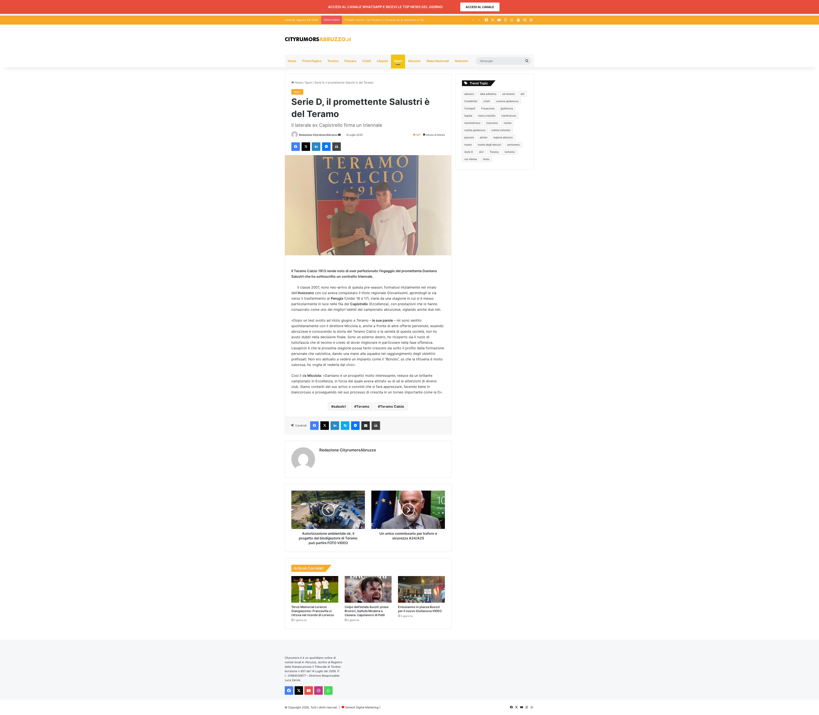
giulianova (507, 108)
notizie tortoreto (500, 130)
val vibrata (470, 159)
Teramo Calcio (392, 406)
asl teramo (508, 93)
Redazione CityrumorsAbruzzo (318, 134)
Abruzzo (414, 61)
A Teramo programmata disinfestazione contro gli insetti (381, 20)
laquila (468, 115)
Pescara (350, 61)
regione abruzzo (503, 137)
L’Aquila (382, 61)
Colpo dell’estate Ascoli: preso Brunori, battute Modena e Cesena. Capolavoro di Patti (367, 611)
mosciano (492, 122)
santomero (513, 144)
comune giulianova (507, 101)
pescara (469, 137)
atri (522, 93)
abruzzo (469, 93)
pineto (483, 137)
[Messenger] (326, 146)
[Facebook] (295, 146)
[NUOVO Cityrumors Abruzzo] (318, 39)
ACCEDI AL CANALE (480, 7)
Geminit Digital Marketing (362, 707)
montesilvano (472, 122)
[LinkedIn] (316, 146)
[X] (306, 146)
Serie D (468, 151)
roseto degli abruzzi (489, 144)
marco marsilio (486, 115)
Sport (398, 61)
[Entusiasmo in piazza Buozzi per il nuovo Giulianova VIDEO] (421, 589)
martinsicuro (508, 115)
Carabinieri (470, 101)
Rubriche (461, 61)
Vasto (486, 159)
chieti (486, 101)
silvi (481, 151)
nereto (507, 122)
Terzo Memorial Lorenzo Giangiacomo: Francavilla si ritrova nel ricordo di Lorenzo (312, 611)
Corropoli (469, 108)
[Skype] (345, 425)
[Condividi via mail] (365, 425)
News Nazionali (438, 61)
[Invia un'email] (339, 134)
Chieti (366, 61)
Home (292, 61)
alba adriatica (488, 93)
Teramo (332, 61)
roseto (468, 144)
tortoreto (510, 151)
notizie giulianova (474, 130)
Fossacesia (488, 108)
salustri (339, 406)
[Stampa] (336, 146)
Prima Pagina (311, 61)
